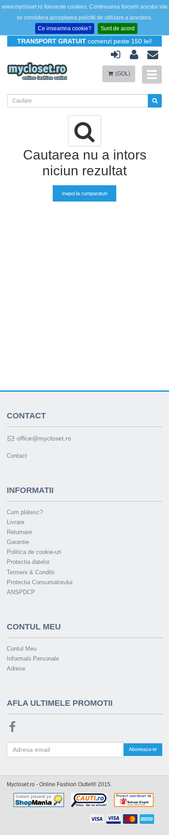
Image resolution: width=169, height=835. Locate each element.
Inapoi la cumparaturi (84, 193)
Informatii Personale (33, 658)
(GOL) (122, 73)
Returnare (19, 532)
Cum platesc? (25, 512)
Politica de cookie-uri (34, 552)
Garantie (18, 542)
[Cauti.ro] (89, 800)
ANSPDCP (21, 592)
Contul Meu (22, 648)
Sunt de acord (117, 28)
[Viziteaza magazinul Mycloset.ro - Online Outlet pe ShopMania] (39, 800)
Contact (17, 455)
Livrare (15, 522)
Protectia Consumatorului (40, 582)
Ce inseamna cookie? (64, 28)
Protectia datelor (28, 561)
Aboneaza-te (143, 749)
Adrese (16, 668)
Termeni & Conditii (31, 572)
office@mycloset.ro (43, 438)
